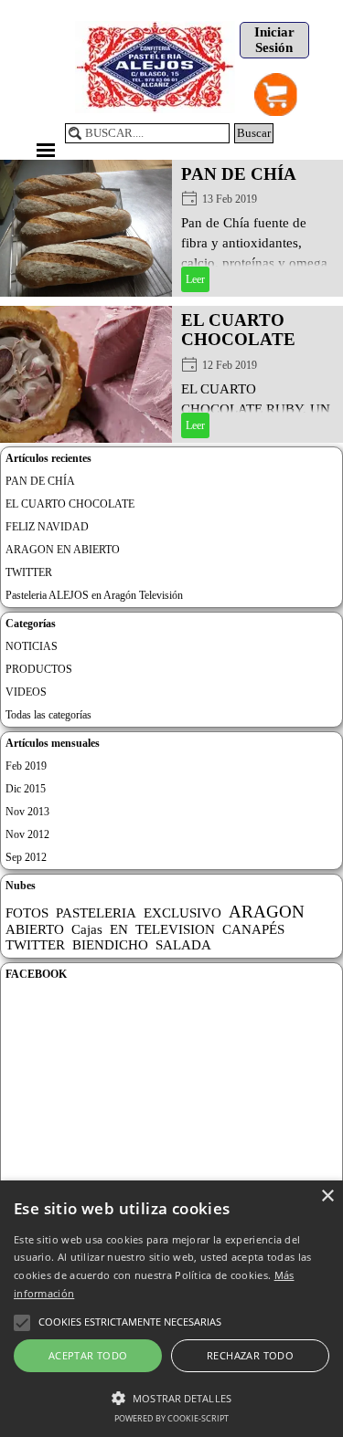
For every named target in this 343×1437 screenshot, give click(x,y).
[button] (171, 1396)
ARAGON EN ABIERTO (62, 549)
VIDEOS (26, 692)
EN (119, 929)
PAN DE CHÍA (238, 174)
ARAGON (267, 911)
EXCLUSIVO (182, 913)
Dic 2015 (25, 788)
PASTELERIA (96, 913)
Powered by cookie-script (171, 1418)
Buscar (254, 133)
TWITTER (28, 572)
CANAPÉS (253, 929)
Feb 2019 (26, 766)
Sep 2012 (26, 857)
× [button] (327, 1196)
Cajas (86, 929)
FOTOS (26, 913)
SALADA (183, 945)
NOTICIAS (31, 646)
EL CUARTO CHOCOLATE (238, 329)
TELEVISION (175, 929)
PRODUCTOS (38, 669)
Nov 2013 (27, 811)
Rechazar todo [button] (250, 1355)
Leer (195, 279)
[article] (171, 228)
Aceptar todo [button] (88, 1355)
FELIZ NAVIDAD (47, 526)
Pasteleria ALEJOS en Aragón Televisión (94, 595)
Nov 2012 (27, 834)
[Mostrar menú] (46, 150)
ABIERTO (34, 929)
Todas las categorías (48, 714)
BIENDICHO (110, 945)
